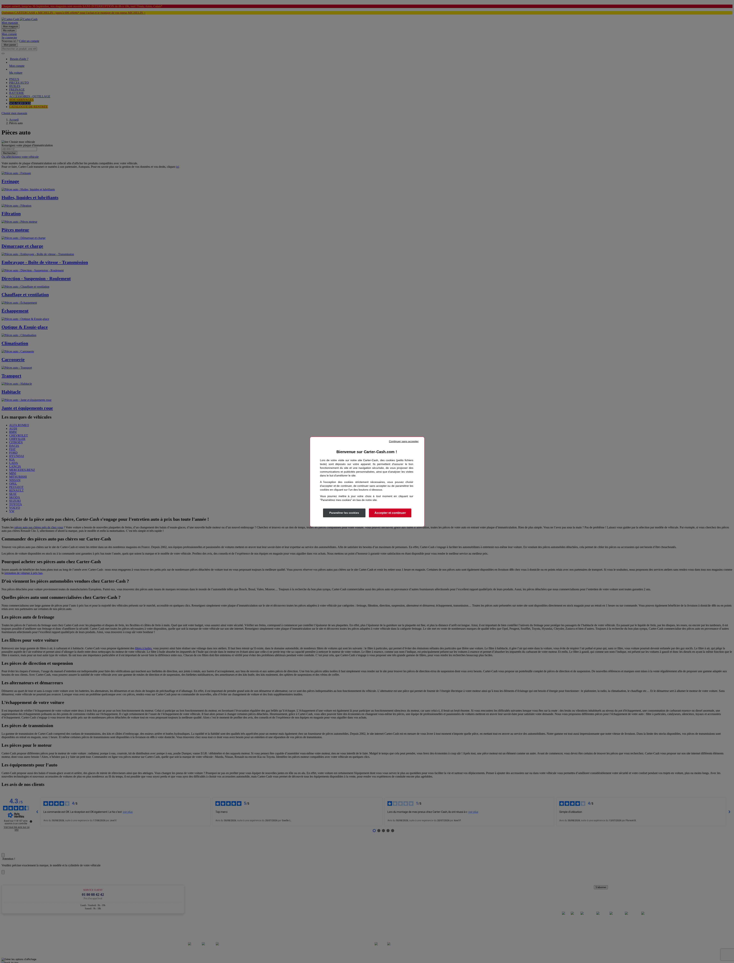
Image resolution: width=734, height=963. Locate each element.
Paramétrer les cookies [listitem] (344, 512)
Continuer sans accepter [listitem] (404, 441)
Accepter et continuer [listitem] (390, 512)
